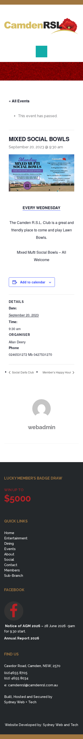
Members (12, 570)
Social (9, 559)
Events (10, 549)
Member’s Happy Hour (57, 372)
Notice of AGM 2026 (22, 626)
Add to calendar (32, 282)
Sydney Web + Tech (20, 702)
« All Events (19, 101)
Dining (9, 543)
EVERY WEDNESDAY (41, 207)
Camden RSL (41, 26)
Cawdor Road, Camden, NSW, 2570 (32, 666)
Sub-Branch (13, 576)
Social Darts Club (22, 372)
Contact (10, 565)
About (9, 554)
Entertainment (15, 538)
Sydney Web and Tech (60, 725)
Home (9, 533)
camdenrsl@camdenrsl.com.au (33, 685)
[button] (41, 51)
